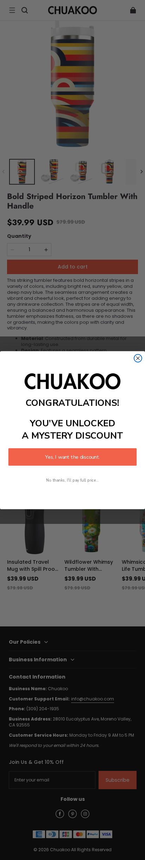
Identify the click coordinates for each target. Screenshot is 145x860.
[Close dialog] (138, 358)
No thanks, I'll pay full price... (72, 480)
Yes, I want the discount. (72, 456)
